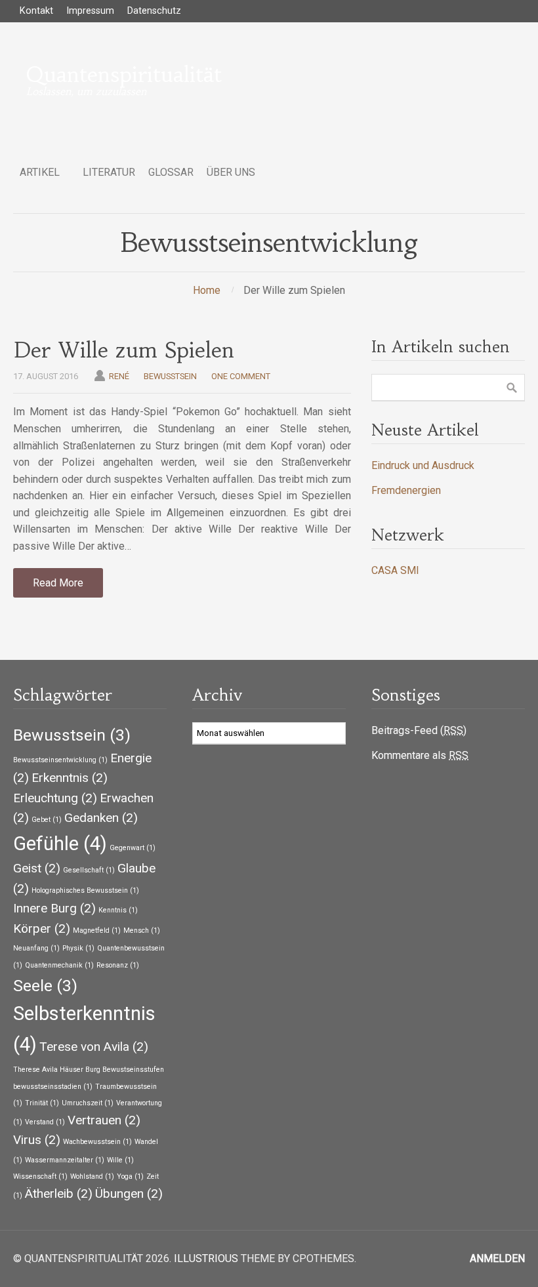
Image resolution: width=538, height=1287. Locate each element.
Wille (120, 1160)
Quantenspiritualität (124, 75)
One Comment (240, 376)
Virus (36, 1139)
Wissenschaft (40, 1176)
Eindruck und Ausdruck (422, 465)
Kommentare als (419, 755)
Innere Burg (54, 908)
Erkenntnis (69, 777)
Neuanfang (36, 948)
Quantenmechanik (59, 965)
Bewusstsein (170, 376)
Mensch (141, 930)
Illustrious (206, 1258)
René (119, 376)
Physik (78, 948)
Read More (58, 583)
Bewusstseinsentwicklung (60, 760)
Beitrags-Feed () (418, 730)
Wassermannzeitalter (64, 1160)
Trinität (42, 1103)
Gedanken (101, 817)
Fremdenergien (406, 490)
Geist (36, 868)
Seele (45, 985)
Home (206, 290)
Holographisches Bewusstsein (85, 890)
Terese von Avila (93, 1046)
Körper (41, 928)
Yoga (130, 1176)
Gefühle (60, 843)
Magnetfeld (97, 930)
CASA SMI (395, 570)
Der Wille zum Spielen (123, 350)
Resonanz (117, 965)
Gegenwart (132, 848)
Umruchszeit (88, 1103)
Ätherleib (59, 1193)
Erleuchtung (55, 798)
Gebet (46, 819)
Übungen (129, 1193)
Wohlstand (92, 1176)
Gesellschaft (89, 870)
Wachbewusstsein (97, 1141)
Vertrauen (104, 1120)
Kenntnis (118, 910)
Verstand (45, 1122)
